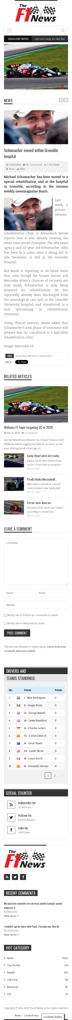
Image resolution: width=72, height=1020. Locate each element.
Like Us (23, 828)
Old (9, 994)
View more (10, 916)
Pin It (8, 362)
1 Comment (31, 432)
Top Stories (13, 965)
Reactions (12, 987)
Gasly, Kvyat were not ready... (43, 455)
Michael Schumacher (40, 356)
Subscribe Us (26, 803)
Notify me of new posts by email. (26, 623)
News (54, 72)
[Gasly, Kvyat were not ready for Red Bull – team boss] (17, 460)
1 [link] (48, 775)
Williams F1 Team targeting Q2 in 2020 (42, 79)
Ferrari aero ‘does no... (39, 502)
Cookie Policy (31, 1015)
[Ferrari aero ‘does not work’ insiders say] (17, 507)
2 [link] (55, 775)
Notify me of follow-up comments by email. (32, 615)
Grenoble (21, 356)
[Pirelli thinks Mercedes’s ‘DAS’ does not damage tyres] (17, 483)
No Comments (34, 164)
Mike (22, 168)
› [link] (61, 775)
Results (11, 972)
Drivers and (16, 671)
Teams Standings (20, 678)
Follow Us (24, 815)
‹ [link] (41, 775)
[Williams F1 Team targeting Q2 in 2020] (39, 404)
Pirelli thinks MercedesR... (42, 479)
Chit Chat (12, 979)
